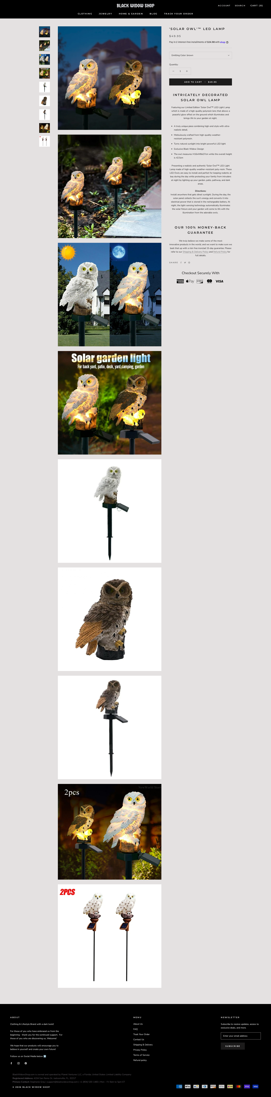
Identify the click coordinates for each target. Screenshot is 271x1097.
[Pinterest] (189, 263)
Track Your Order (178, 13)
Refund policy (140, 1060)
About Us (138, 1023)
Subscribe (232, 1046)
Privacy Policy (140, 1049)
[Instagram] (18, 1063)
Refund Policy (220, 251)
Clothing (85, 13)
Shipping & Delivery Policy (195, 251)
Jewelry (105, 13)
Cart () (256, 5)
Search (240, 5)
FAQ (135, 1029)
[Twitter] (185, 263)
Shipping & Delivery (143, 1044)
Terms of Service (141, 1055)
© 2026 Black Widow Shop (31, 1087)
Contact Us (138, 1039)
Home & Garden (131, 13)
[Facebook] (181, 263)
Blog (153, 13)
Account (224, 5)
